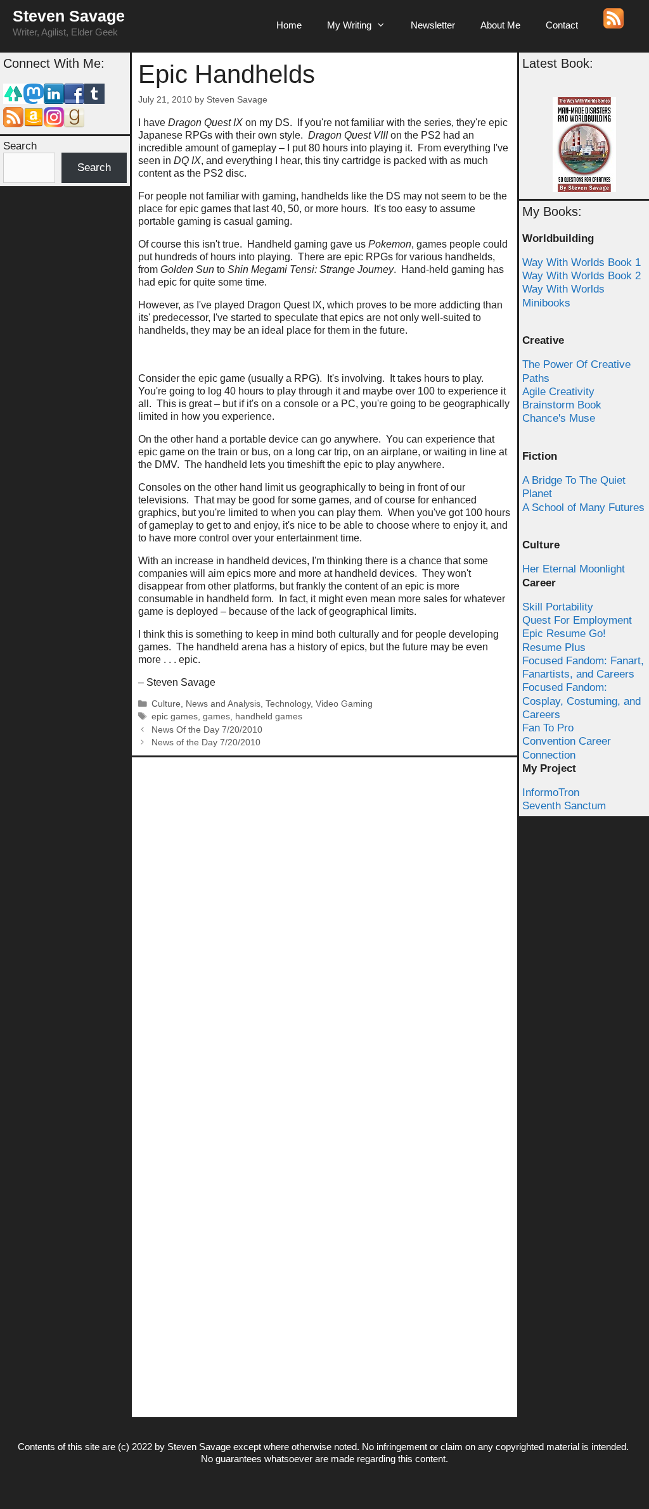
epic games (174, 716)
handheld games (268, 716)
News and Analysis (223, 704)
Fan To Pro (548, 728)
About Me (500, 25)
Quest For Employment (577, 620)
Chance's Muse (558, 418)
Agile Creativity (558, 392)
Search (20, 146)
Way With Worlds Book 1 (581, 262)
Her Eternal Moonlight (573, 569)
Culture (166, 704)
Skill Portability (557, 607)
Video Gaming (344, 704)
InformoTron (550, 792)
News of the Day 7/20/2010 (205, 742)
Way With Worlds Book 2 (581, 276)
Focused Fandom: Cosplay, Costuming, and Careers (581, 701)
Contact (562, 25)
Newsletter (433, 25)
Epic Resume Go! (564, 634)
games (216, 716)
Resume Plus (554, 647)
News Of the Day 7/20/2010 (206, 730)
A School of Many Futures (583, 508)
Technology (288, 704)
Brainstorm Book (561, 405)
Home (289, 25)
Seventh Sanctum (564, 806)
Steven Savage (69, 16)
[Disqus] (324, 922)
